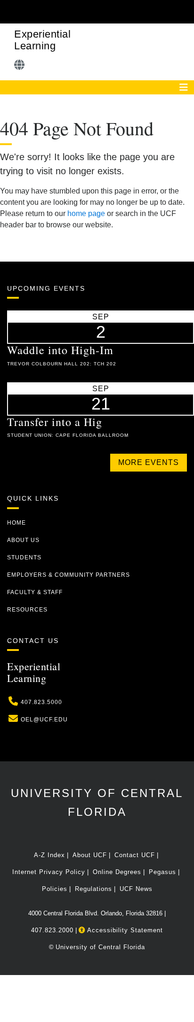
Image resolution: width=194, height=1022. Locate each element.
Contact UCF (134, 855)
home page (86, 213)
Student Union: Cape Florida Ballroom (68, 435)
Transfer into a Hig (54, 421)
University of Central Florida (100, 947)
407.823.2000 (52, 930)
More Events (148, 462)
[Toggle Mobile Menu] (185, 11)
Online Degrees (117, 871)
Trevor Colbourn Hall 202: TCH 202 (61, 363)
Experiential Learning (42, 40)
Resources (27, 609)
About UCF (90, 855)
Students (24, 557)
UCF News (136, 888)
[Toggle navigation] (183, 87)
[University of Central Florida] (71, 11)
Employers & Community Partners (68, 575)
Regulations (93, 888)
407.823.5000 (41, 702)
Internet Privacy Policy (48, 871)
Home (16, 522)
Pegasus (162, 871)
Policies (54, 888)
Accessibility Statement (124, 930)
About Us (23, 540)
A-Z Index (49, 855)
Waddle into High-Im (60, 349)
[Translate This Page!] (19, 65)
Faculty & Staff (35, 592)
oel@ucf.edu (44, 719)
